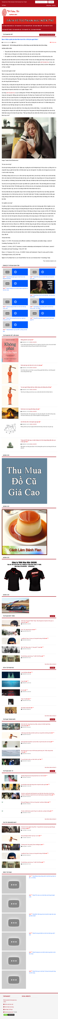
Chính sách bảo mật (9, 1004)
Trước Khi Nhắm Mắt (25, 672)
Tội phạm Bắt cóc (26, 29)
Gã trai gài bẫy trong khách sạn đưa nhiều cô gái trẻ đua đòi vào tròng (36, 741)
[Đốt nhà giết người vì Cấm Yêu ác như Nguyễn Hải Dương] (15, 272)
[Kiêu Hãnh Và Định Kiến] (11, 710)
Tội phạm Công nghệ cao (8, 25)
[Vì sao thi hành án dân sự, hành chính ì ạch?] (11, 762)
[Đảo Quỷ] (11, 692)
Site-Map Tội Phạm (9, 1009)
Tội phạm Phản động (36, 29)
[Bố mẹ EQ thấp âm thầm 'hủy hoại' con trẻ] (11, 838)
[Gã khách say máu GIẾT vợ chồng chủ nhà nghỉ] (15, 324)
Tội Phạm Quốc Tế (8, 771)
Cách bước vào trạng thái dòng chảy (29, 409)
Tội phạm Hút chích (48, 25)
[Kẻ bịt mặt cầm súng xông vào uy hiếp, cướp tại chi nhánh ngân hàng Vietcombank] (11, 726)
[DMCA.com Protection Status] (10, 1014)
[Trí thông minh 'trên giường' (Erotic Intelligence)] (11, 847)
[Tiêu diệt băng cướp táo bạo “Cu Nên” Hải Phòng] (11, 658)
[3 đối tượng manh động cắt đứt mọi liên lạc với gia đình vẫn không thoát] (11, 735)
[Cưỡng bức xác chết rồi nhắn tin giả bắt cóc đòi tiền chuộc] (15, 283)
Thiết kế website (8, 1012)
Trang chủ (42, 34)
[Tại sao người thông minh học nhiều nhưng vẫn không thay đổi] (10, 396)
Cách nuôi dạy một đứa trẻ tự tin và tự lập (30, 365)
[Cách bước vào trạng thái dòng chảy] (10, 413)
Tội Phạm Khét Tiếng (9, 616)
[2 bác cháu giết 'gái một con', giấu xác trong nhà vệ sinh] (15, 313)
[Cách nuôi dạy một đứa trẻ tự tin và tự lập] (10, 374)
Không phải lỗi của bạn (26, 339)
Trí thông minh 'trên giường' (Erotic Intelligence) (31, 844)
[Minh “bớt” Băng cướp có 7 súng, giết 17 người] (11, 649)
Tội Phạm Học (47, 34)
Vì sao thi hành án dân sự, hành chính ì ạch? (30, 759)
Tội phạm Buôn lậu (16, 29)
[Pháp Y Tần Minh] (11, 701)
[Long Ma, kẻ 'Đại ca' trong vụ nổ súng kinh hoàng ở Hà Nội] (11, 641)
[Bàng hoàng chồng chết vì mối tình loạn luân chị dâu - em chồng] (42, 301)
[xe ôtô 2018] (15, 605)
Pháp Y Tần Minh (24, 699)
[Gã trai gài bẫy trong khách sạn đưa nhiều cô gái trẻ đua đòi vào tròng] (11, 744)
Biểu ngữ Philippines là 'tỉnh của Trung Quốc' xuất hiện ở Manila (34, 802)
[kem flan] (24, 532)
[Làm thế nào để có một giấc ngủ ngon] (10, 428)
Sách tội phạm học (19, 2)
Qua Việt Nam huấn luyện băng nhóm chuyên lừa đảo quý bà (34, 784)
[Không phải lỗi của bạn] (10, 350)
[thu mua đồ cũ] (24, 481)
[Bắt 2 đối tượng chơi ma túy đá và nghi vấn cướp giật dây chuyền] (15, 922)
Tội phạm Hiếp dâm (27, 25)
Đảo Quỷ (23, 690)
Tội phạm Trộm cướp (37, 25)
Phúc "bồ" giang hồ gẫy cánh (27, 629)
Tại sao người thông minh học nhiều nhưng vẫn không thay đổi (35, 387)
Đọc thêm (52, 616)
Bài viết (52, 34)
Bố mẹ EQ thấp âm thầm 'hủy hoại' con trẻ (30, 835)
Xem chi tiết (33, 342)
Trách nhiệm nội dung (9, 1007)
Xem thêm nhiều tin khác (50, 664)
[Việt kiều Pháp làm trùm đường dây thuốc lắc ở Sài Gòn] (11, 778)
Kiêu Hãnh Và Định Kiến (26, 707)
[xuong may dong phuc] (24, 576)
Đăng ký (53, 5)
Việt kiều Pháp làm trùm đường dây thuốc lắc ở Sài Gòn (32, 775)
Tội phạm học (5, 2)
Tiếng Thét (23, 681)
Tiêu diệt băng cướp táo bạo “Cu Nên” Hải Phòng (31, 656)
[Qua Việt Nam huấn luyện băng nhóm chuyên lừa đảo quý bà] (11, 787)
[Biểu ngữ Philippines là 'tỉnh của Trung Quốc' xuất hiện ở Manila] (11, 804)
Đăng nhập (48, 5)
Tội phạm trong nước (9, 719)
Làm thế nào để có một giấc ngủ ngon (30, 422)
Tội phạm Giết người (7, 29)
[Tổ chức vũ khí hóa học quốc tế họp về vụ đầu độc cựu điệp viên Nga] (11, 813)
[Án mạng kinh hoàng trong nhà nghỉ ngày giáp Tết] (42, 313)
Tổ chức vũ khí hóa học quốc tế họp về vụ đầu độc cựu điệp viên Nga (35, 811)
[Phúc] (11, 632)
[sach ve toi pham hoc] (29, 20)
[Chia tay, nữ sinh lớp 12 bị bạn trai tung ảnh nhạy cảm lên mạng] (15, 979)
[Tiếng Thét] (11, 683)
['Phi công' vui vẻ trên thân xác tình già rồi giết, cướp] (42, 272)
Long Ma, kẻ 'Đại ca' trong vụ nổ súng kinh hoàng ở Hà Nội (33, 638)
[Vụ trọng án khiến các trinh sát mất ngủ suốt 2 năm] (15, 301)
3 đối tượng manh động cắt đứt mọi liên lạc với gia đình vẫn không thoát (36, 733)
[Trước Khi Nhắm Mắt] (11, 675)
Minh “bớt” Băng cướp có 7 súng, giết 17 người (31, 647)
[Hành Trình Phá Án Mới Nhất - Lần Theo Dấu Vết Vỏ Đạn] (42, 287)
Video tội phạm (11, 2)
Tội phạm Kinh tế (18, 25)
